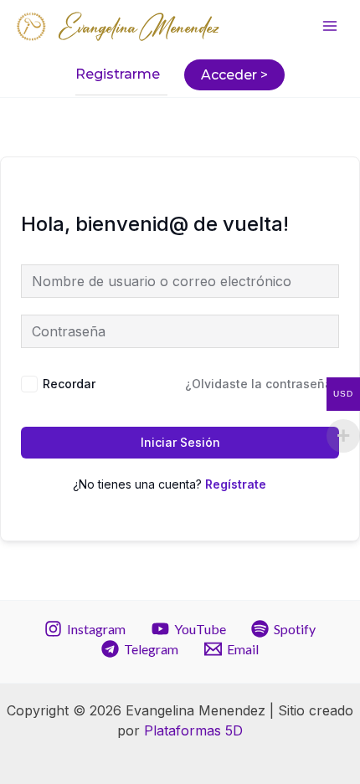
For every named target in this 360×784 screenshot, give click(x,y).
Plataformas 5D (193, 730)
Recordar (69, 384)
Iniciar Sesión (180, 442)
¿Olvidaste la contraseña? (262, 384)
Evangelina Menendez (139, 28)
